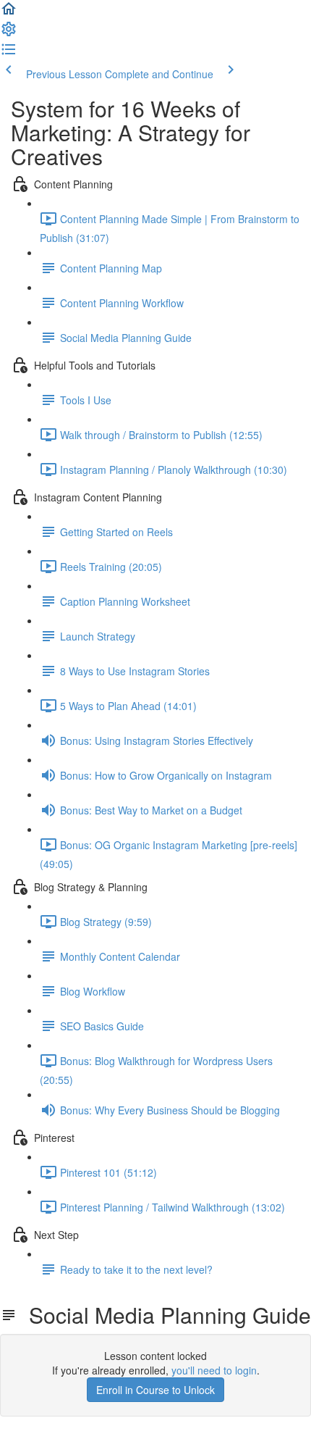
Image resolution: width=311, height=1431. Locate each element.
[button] (8, 13)
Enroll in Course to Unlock (155, 1389)
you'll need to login (214, 1370)
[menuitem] (8, 33)
